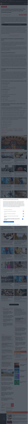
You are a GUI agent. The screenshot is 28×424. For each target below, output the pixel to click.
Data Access (14, 224)
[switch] (23, 211)
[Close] (26, 199)
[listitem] (14, 209)
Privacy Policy (18, 224)
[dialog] (14, 212)
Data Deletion (9, 224)
